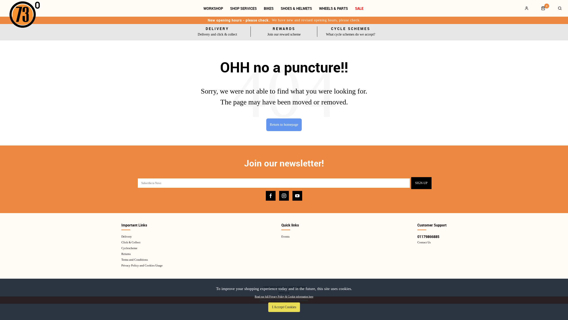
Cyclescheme (129, 248)
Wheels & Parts (333, 8)
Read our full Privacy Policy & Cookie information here (284, 296)
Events (285, 236)
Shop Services (243, 8)
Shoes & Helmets (296, 8)
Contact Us (424, 242)
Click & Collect (130, 242)
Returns (126, 254)
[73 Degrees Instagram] (284, 196)
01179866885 (428, 236)
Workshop (213, 8)
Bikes (269, 8)
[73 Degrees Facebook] (271, 196)
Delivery (126, 236)
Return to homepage (284, 124)
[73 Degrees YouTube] (297, 196)
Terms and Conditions (134, 259)
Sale (359, 8)
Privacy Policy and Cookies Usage (142, 265)
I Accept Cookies (284, 307)
